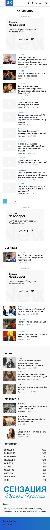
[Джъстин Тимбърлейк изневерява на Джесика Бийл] (9, 133)
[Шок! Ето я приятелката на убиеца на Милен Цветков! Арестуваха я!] (9, 257)
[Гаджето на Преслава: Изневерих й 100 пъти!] (9, 104)
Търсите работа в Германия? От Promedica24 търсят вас (31, 310)
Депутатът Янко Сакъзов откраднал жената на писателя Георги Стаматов (30, 363)
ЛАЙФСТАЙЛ (22, 306)
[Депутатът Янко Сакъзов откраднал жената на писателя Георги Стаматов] (9, 362)
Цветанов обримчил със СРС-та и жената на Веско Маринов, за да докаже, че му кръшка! (32, 118)
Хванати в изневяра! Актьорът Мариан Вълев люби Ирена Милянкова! (32, 188)
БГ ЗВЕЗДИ (21, 55)
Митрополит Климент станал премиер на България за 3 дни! (32, 375)
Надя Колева (21, 107)
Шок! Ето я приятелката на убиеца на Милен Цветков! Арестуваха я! (30, 257)
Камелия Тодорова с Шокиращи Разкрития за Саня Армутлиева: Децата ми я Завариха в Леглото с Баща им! (32, 61)
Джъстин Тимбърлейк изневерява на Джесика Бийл (32, 132)
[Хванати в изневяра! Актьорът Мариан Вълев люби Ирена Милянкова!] (9, 188)
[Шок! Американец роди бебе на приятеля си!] (9, 421)
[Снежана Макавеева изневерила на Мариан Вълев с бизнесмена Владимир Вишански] (9, 146)
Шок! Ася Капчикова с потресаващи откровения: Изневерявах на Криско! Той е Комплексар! (32, 89)
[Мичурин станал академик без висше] (9, 389)
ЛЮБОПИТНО (22, 416)
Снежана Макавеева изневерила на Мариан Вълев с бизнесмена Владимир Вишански (32, 147)
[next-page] (15, 201)
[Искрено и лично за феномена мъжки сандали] (9, 408)
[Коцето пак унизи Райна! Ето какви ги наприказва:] (9, 75)
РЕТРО (20, 358)
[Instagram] (32, 3)
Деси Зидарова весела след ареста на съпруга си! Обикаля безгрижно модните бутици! (32, 175)
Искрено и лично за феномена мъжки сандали (32, 407)
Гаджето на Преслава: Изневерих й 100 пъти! (28, 103)
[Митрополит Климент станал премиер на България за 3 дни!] (9, 376)
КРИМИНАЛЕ (22, 170)
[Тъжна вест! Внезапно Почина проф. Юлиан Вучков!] (9, 336)
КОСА (20, 429)
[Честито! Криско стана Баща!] (9, 324)
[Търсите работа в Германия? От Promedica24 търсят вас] (9, 311)
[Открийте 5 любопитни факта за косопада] (9, 434)
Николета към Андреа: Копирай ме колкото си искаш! (32, 161)
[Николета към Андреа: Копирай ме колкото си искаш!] (9, 162)
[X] (36, 3)
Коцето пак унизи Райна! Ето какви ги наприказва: (31, 74)
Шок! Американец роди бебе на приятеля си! (31, 420)
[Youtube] (40, 3)
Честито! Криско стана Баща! (32, 322)
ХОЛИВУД (21, 128)
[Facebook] (29, 3)
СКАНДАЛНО (22, 112)
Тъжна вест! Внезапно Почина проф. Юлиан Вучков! (32, 335)
